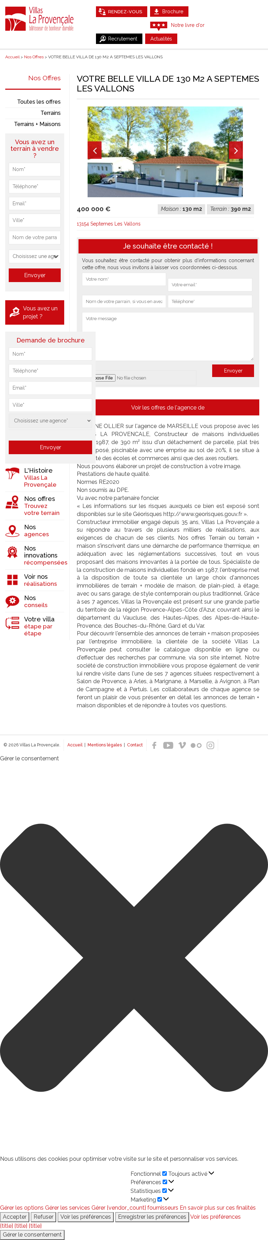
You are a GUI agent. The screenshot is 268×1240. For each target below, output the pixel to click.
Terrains (50, 113)
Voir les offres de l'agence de (167, 407)
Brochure (172, 11)
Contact (135, 745)
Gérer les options (22, 1207)
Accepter (15, 1216)
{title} (6, 1226)
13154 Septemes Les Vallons (109, 224)
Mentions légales (105, 745)
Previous (95, 150)
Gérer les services (67, 1207)
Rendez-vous (125, 11)
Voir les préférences (85, 1216)
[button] (134, 959)
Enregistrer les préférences (152, 1216)
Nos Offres (44, 78)
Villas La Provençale (40, 18)
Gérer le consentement (32, 1234)
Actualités (161, 39)
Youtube (168, 745)
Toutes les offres (39, 101)
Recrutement (122, 39)
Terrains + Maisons (37, 124)
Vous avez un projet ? (40, 312)
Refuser (43, 1216)
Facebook (154, 745)
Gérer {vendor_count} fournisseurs (134, 1207)
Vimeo (182, 745)
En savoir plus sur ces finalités (218, 1207)
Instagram (210, 745)
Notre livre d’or (187, 25)
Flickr (196, 745)
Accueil (74, 745)
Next (236, 150)
